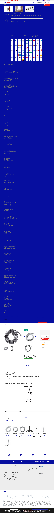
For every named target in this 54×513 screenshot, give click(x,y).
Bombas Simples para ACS (8, 138)
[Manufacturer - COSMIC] (37, 45)
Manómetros (6, 128)
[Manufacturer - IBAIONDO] (16, 55)
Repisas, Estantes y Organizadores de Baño (10, 86)
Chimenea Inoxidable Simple (8, 148)
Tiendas (5, 312)
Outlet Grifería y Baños (18, 5)
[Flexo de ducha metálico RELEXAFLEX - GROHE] (22, 429)
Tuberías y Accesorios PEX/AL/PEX (9, 216)
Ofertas (5, 482)
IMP (23, 499)
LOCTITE (38, 500)
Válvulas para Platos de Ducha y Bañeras (10, 202)
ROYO (39, 502)
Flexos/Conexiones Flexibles (8, 220)
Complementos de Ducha (7, 102)
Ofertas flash (6, 480)
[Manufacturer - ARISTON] (34, 40)
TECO (13, 504)
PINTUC (33, 501)
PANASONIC (27, 501)
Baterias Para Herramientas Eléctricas (9, 283)
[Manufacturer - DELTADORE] (19, 48)
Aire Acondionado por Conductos (9, 69)
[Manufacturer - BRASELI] (27, 43)
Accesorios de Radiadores (8, 132)
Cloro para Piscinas (6, 259)
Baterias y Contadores (7, 193)
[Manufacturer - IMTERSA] (23, 55)
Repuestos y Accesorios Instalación (9, 79)
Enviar (48, 461)
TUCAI (30, 504)
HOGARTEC (48, 498)
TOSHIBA (26, 504)
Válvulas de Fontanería (7, 223)
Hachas (5, 276)
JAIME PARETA (42, 499)
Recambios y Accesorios (7, 75)
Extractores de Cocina (7, 167)
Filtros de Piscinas (6, 241)
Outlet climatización (7, 310)
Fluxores (5, 103)
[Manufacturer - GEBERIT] (12, 53)
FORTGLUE (15, 497)
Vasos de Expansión (7, 127)
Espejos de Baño (6, 91)
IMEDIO (22, 499)
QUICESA (9, 502)
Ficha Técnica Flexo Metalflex (8, 418)
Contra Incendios (6, 173)
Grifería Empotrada (6, 104)
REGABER (16, 502)
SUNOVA (43, 503)
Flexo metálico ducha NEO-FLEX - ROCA (43, 434)
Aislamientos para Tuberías (8, 189)
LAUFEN (30, 500)
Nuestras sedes (14, 469)
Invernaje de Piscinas (7, 261)
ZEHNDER (30, 505)
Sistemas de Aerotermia (7, 180)
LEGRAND (32, 500)
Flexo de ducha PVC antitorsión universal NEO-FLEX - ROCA (8, 446)
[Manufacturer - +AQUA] (12, 40)
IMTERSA (29, 499)
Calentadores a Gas (7, 142)
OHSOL (19, 501)
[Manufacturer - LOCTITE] (34, 57)
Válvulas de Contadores (7, 229)
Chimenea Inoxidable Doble (8, 149)
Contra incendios (7, 17)
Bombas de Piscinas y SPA (8, 236)
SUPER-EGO (46, 503)
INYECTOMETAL (35, 499)
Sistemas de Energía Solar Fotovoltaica (9, 182)
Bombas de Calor (6, 163)
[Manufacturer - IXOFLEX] (30, 55)
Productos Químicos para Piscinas (9, 256)
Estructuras (5, 186)
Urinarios (5, 116)
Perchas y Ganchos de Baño (8, 88)
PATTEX (31, 501)
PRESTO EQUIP (45, 501)
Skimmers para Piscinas (7, 251)
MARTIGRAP (41, 500)
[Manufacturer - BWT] (30, 43)
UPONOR (40, 504)
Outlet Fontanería (6, 5)
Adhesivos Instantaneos (7, 268)
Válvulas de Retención (7, 227)
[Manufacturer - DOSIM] (30, 48)
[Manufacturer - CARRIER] (37, 43)
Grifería (5, 95)
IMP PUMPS (26, 499)
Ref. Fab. (30, 330)
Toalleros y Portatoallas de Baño (8, 87)
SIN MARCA (11, 503)
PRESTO (42, 501)
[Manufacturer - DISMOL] (27, 48)
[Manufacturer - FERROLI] (16, 50)
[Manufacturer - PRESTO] (30, 60)
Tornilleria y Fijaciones (7, 281)
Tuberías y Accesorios (7, 212)
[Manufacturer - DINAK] (23, 48)
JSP (4, 500)
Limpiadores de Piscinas (7, 262)
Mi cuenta (21, 465)
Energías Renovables (7, 176)
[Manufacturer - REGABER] (41, 60)
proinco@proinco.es (30, 470)
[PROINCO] (11, 2)
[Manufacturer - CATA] (12, 45)
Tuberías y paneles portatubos (8, 154)
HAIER (24, 498)
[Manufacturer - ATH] (41, 40)
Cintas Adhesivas (6, 272)
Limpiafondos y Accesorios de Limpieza (9, 246)
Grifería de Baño (13, 34)
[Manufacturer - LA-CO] (23, 57)
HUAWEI (8, 499)
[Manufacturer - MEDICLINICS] (37, 57)
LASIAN (27, 500)
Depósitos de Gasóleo (7, 143)
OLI (21, 501)
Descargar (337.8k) (9, 420)
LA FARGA (22, 500)
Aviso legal (13, 476)
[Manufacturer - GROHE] (27, 53)
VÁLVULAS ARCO (46, 504)
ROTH (33, 502)
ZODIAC (39, 505)
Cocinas (5, 166)
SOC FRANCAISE (16, 503)
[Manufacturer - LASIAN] (27, 57)
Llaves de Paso (6, 230)
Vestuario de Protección (7, 278)
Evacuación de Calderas (7, 150)
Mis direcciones (22, 468)
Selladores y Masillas (7, 269)
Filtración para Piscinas (7, 240)
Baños (5, 15)
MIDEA (50, 500)
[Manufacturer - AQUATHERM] (30, 40)
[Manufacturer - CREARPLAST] (41, 45)
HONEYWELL (5, 499)
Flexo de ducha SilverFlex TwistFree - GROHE (8, 434)
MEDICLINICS (47, 500)
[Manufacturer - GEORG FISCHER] (19, 53)
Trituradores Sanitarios (7, 221)
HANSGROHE (27, 498)
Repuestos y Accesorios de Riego (9, 291)
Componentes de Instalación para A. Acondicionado (11, 78)
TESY (18, 504)
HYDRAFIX (14, 499)
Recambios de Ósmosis (7, 303)
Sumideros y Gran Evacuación (8, 209)
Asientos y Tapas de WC (7, 112)
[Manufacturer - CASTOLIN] (41, 43)
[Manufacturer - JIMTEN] (37, 55)
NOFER (13, 501)
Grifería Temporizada (7, 97)
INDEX (32, 499)
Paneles (5, 183)
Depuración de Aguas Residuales (8, 295)
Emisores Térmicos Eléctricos (8, 144)
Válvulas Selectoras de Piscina (8, 243)
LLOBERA (35, 500)
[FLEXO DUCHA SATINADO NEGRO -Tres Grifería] (29, 429)
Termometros (6, 129)
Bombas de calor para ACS (8, 164)
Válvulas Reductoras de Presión (8, 226)
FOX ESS (19, 497)
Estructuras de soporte (7, 179)
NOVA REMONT (16, 501)
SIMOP (9, 503)
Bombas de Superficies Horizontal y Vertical (10, 198)
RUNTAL (42, 502)
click (39, 510)
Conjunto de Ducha (6, 98)
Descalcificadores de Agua (8, 299)
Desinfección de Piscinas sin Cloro (9, 260)
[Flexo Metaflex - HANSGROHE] (6, 348)
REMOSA (19, 502)
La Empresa (5, 311)
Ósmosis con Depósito (7, 302)
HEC (32, 498)
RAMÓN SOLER (12, 502)
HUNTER (11, 499)
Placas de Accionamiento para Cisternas (10, 119)
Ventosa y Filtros (6, 290)
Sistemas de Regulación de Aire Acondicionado (18, 19)
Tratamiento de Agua (7, 479)
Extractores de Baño (14, 33)
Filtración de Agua (6, 300)
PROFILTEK (6, 502)
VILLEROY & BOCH (9, 505)
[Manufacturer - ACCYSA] (16, 40)
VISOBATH (13, 505)
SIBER (7, 503)
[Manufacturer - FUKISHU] (41, 50)
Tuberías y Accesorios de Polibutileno (9, 217)
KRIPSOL (14, 500)
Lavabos (5, 114)
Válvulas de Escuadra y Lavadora (8, 225)
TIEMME (20, 504)
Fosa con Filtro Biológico (7, 296)
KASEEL (12, 500)
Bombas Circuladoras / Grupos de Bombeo (10, 136)
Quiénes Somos (14, 468)
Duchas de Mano (6, 101)
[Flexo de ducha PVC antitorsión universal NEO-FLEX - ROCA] (8, 441)
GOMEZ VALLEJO (10, 498)
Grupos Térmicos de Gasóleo (8, 141)
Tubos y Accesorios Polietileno (8, 215)
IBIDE (19, 499)
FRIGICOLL (25, 497)
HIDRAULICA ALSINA (38, 498)
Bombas (5, 195)
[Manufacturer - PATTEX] (23, 60)
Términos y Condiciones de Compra (14, 474)
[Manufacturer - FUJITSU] (37, 50)
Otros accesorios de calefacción (8, 130)
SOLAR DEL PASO (20, 503)
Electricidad (6, 472)
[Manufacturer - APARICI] (27, 40)
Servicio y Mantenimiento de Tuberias (9, 277)
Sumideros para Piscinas (7, 252)
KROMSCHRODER (18, 500)
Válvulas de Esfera (6, 224)
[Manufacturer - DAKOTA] (16, 48)
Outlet (5, 483)
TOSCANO (23, 504)
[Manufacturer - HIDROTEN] (37, 53)
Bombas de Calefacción (7, 137)
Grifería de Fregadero (7, 170)
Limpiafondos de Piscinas (7, 247)
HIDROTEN (42, 498)
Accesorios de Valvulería (7, 232)
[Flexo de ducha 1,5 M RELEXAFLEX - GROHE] (15, 429)
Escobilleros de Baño (7, 90)
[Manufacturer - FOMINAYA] (30, 50)
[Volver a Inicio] (4, 324)
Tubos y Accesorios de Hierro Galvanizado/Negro (11, 219)
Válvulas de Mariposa (7, 231)
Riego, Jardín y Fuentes (7, 285)
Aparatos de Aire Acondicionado (16, 14)
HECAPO (34, 498)
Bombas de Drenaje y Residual (8, 197)
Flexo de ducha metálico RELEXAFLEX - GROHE (22, 434)
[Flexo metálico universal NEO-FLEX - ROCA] (36, 429)
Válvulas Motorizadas (7, 161)
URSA (43, 504)
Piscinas (5, 23)
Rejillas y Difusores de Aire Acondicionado (17, 17)
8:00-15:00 (38, 0)
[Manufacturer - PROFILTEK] (34, 60)
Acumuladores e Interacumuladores (9, 134)
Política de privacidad (15, 477)
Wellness (5, 123)
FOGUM (10, 497)
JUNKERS (6, 500)
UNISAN (38, 504)
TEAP (6, 504)
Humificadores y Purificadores (15, 20)
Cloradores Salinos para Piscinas (8, 238)
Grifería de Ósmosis (7, 304)
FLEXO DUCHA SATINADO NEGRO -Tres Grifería (29, 434)
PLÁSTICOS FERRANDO (37, 501)
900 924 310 (35, 0)
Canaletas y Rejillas (6, 210)
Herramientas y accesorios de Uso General (10, 275)
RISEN (26, 502)
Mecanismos (6, 109)
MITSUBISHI (5, 501)
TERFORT (15, 504)
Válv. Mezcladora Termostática (8, 160)
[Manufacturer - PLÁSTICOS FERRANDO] (27, 60)
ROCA (30, 502)
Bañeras (5, 115)
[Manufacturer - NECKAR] (12, 60)
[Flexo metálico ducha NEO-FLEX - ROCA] (43, 429)
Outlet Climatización (27, 5)
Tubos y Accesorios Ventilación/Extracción (10, 151)
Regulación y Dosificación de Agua (9, 305)
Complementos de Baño (7, 84)
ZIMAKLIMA (35, 505)
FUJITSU (28, 497)
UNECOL (35, 504)
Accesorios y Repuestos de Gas (8, 192)
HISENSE (46, 498)
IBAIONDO (17, 499)
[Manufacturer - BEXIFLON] (19, 43)
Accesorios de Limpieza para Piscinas (9, 248)
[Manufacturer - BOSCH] (23, 43)
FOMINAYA (12, 497)
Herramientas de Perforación (8, 273)
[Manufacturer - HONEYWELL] (12, 55)
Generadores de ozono (25, 24)
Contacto (42, 0)
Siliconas (5, 271)
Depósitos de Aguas (7, 298)
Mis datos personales (23, 469)
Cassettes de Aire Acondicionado (8, 68)
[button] (6, 12)
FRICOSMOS (21, 497)
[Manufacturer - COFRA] (23, 45)
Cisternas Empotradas (7, 121)
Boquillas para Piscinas (7, 253)
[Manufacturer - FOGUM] (27, 50)
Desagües (5, 200)
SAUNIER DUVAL (45, 502)
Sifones (5, 203)
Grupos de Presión (6, 207)
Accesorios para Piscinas (7, 254)
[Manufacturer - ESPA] (41, 48)
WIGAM (25, 505)
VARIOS (50, 504)
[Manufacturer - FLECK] (23, 50)
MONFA (8, 501)
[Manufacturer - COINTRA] (27, 45)
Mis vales (21, 470)
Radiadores (5, 145)
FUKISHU (31, 497)
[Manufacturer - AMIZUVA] (23, 40)
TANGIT (49, 503)
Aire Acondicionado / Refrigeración (16, 13)
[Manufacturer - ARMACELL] (37, 40)
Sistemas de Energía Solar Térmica (9, 178)
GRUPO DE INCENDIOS (20, 498)
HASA (30, 498)
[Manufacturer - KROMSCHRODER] (16, 57)
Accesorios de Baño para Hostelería (9, 85)
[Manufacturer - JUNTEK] (12, 57)
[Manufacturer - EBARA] (37, 48)
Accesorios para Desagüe (7, 205)
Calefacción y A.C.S (6, 125)
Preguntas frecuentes (15, 472)
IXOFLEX (39, 499)
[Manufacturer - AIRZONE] (19, 40)
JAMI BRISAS (46, 499)
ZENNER (33, 505)
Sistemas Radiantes (7, 153)
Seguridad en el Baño (7, 122)
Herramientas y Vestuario (7, 265)
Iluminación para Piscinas (7, 244)
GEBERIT (44, 497)
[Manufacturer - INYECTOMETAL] (27, 55)
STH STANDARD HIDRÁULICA (32, 503)
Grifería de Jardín (6, 289)
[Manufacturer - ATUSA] (12, 43)
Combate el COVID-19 (7, 306)
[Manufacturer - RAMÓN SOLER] (37, 60)
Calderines (5, 233)
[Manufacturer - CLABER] (19, 45)
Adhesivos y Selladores (7, 267)
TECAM (8, 504)
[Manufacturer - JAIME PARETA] (34, 55)
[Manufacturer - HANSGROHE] (30, 53)
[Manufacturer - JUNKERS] (41, 55)
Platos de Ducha (6, 113)
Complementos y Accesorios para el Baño (10, 83)
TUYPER (33, 504)
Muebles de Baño (6, 106)
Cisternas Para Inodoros (7, 120)
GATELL (41, 497)
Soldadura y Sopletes (7, 280)
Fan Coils (33, 21)
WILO (27, 505)
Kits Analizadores (6, 263)
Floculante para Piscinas (7, 258)
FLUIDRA (7, 497)
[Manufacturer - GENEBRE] (16, 53)
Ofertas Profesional (7, 481)
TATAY (4, 504)
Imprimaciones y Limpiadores (8, 270)
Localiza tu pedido (47, 0)
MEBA (44, 500)
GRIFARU (13, 498)
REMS (21, 502)
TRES (28, 504)
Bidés (5, 117)
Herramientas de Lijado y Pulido (8, 282)
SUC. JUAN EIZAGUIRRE (39, 503)
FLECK (4, 497)
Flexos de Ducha (6, 99)
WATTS (19, 505)
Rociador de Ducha (7, 100)
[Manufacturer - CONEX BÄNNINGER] (30, 45)
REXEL (23, 502)
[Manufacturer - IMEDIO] (19, 55)
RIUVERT (28, 502)
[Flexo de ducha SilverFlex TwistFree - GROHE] (8, 429)
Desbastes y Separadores (7, 297)
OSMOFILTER (24, 501)
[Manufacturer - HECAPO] (34, 53)
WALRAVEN (16, 505)
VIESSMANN (5, 505)
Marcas (5, 39)
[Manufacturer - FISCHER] (19, 50)
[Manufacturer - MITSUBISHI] (41, 57)
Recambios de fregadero (7, 171)
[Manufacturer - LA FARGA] (19, 57)
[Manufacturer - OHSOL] (19, 60)
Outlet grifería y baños (7, 309)
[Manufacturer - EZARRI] (12, 50)
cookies (13, 478)
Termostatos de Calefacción (8, 156)
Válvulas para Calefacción (7, 158)
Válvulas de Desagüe (7, 201)
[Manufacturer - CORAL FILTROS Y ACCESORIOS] (34, 45)
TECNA (11, 504)
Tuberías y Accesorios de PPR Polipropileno (10, 218)
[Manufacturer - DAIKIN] (12, 48)
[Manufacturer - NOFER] (16, 60)
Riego (5, 288)
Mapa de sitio (13, 479)
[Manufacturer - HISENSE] (41, 53)
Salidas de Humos (6, 147)
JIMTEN (49, 499)
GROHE (16, 498)
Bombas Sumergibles (7, 196)
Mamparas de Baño (7, 105)
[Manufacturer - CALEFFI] (34, 43)
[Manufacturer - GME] (23, 53)
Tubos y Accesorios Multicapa (8, 214)
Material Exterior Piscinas (7, 249)
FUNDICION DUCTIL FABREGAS (36, 497)
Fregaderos (5, 168)
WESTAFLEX (22, 505)
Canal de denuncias (15, 480)
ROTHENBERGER (36, 502)
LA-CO (25, 500)
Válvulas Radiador (6, 159)
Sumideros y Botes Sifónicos (8, 204)
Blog (4, 313)
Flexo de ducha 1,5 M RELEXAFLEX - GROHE (15, 434)
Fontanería (6, 20)
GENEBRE (46, 497)
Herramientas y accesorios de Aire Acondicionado (29, 16)
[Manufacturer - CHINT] (16, 45)
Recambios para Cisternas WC (8, 108)
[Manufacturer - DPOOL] (34, 48)
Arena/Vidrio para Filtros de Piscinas (9, 242)
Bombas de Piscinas (7, 237)
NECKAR (10, 501)
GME (6, 498)
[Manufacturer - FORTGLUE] (34, 50)
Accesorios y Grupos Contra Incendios (9, 174)
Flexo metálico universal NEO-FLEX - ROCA (36, 434)
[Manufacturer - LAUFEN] (30, 57)
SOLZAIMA (27, 503)
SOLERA (24, 503)
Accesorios (5, 185)
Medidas (42, 334)
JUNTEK (9, 500)
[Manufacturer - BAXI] (16, 43)
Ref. (29, 329)
